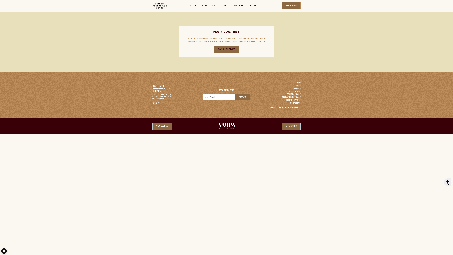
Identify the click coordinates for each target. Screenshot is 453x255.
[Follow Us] (154, 103)
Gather (224, 6)
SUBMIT (242, 97)
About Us (254, 6)
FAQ (299, 82)
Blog (298, 85)
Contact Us (295, 103)
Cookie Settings (293, 100)
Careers (297, 88)
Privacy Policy (294, 94)
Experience (239, 6)
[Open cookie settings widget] (4, 251)
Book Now (291, 6)
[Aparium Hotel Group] (226, 126)
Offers (194, 6)
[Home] (159, 6)
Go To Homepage (226, 49)
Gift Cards (291, 126)
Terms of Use (294, 91)
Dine (214, 6)
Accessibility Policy (291, 97)
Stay (204, 6)
